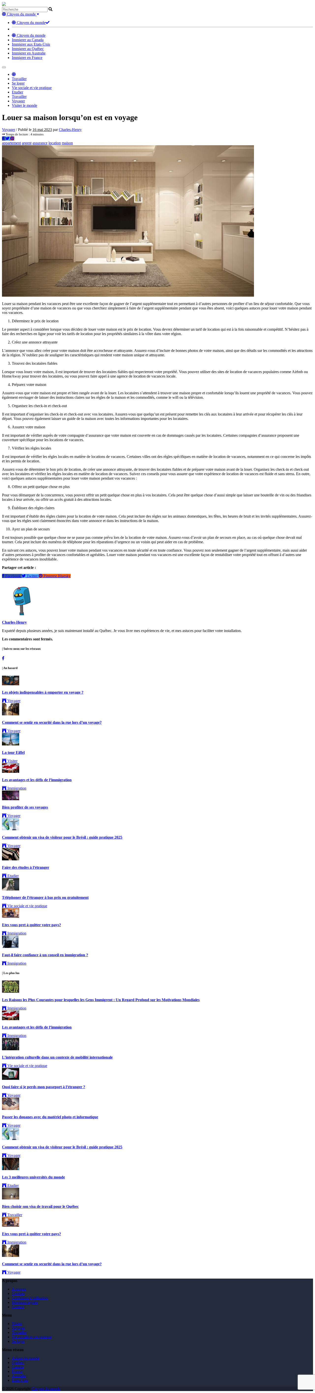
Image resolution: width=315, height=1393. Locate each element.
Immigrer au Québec (28, 49)
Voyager (18, 101)
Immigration (16, 788)
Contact (18, 1307)
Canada (18, 1367)
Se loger (18, 83)
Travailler (19, 79)
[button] (14, 74)
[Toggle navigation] (4, 67)
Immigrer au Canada (28, 40)
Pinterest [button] (50, 576)
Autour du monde (25, 1358)
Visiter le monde (24, 105)
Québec (18, 1362)
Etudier (17, 92)
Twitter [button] (32, 576)
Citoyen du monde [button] (21, 14)
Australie (19, 1376)
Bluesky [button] (64, 576)
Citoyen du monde (31, 22)
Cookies (18, 1293)
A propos (19, 1289)
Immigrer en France (27, 57)
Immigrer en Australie (29, 53)
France (17, 1371)
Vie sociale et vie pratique (32, 88)
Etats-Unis (20, 1380)
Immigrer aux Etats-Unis (31, 44)
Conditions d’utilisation (30, 1298)
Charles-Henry (70, 129)
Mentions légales (25, 1302)
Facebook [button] (13, 576)
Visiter (11, 761)
